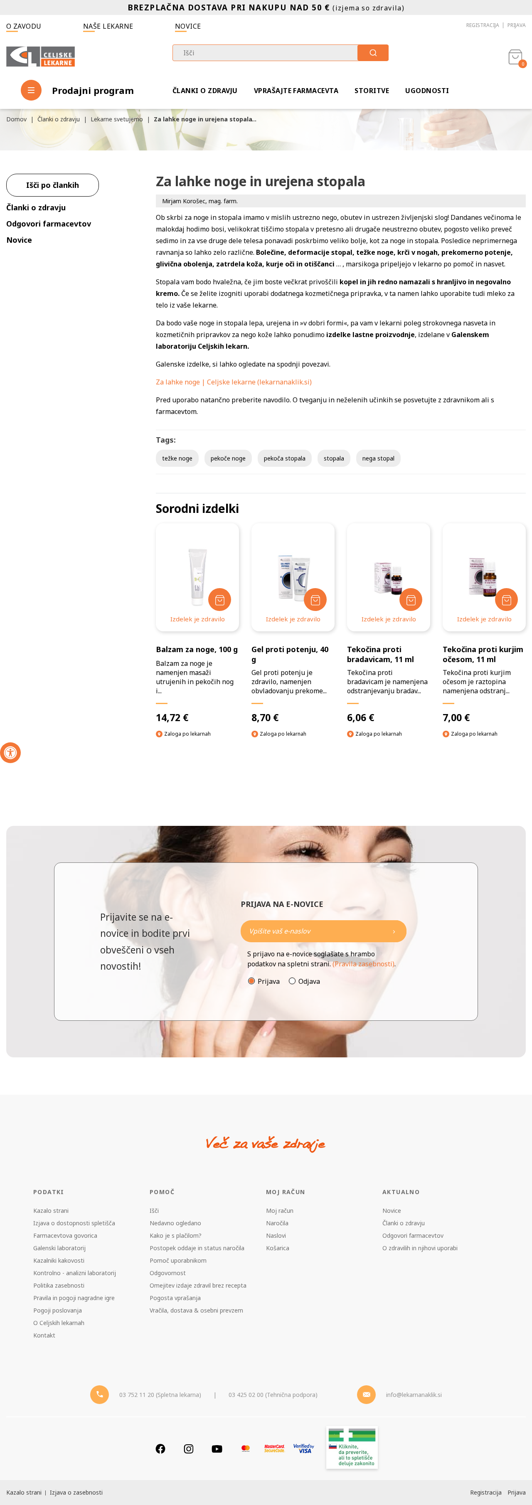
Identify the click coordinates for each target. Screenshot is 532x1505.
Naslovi (276, 1235)
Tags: (166, 440)
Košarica (277, 1248)
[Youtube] (217, 1449)
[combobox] (280, 52)
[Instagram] (189, 1449)
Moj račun (279, 1210)
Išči (154, 1210)
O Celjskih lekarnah (58, 1323)
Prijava (516, 25)
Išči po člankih (52, 185)
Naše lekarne (108, 26)
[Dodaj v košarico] (219, 599)
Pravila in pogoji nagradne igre (74, 1298)
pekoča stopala (284, 458)
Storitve (372, 90)
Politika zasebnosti (58, 1285)
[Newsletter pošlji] (394, 931)
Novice (188, 26)
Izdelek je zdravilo (197, 619)
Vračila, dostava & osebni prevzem (196, 1310)
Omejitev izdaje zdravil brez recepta (198, 1285)
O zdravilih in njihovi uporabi (420, 1248)
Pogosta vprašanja (175, 1298)
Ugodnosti (427, 90)
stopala (334, 458)
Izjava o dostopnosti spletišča (74, 1223)
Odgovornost (168, 1273)
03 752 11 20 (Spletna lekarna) (160, 1395)
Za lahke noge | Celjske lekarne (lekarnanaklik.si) (234, 382)
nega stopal (378, 458)
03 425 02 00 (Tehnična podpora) (273, 1395)
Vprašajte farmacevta (296, 90)
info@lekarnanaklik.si (414, 1395)
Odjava (309, 981)
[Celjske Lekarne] (40, 56)
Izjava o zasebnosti (76, 1492)
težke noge (177, 458)
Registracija (482, 25)
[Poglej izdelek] (197, 577)
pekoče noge (228, 458)
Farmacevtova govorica (65, 1235)
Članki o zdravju (205, 90)
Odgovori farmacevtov (412, 1235)
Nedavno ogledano (175, 1223)
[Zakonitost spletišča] (352, 1449)
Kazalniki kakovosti (58, 1260)
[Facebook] (160, 1449)
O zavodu (24, 26)
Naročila (277, 1223)
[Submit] (373, 53)
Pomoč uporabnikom (178, 1260)
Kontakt (44, 1335)
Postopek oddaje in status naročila (197, 1248)
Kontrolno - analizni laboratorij (74, 1273)
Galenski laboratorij (59, 1248)
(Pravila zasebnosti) (363, 963)
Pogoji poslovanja (57, 1310)
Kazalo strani (51, 1210)
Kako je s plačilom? (176, 1235)
